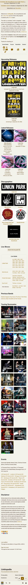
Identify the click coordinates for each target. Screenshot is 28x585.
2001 (21, 259)
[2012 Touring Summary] (7, 393)
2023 (23, 271)
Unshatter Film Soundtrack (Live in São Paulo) (12, 2)
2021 (20, 271)
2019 (17, 271)
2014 (13, 265)
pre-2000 (14, 259)
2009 (23, 262)
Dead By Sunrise (20, 222)
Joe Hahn (21, 286)
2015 (17, 265)
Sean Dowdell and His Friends (13, 298)
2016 (20, 265)
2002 (13, 260)
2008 (20, 262)
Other (19, 272)
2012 (20, 264)
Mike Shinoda (7, 207)
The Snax (14, 283)
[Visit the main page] (2, 583)
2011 (17, 264)
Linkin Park (5, 15)
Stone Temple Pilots (16, 278)
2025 (20, 267)
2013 (23, 264)
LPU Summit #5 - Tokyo (15, 478)
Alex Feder (18, 287)
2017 (23, 265)
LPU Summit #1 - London (7, 474)
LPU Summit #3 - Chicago (12, 476)
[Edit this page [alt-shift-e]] (22, 578)
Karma (3, 298)
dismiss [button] (25, 2)
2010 (13, 264)
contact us (19, 521)
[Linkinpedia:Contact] (24, 50)
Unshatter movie (5, 5)
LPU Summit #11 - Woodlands (13, 485)
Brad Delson (15, 286)
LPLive (10, 17)
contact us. (24, 31)
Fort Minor (20, 207)
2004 (20, 260)
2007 (17, 262)
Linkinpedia (10, 13)
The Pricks (24, 297)
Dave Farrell (4, 283)
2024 (17, 267)
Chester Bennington (6, 278)
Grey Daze (14, 275)
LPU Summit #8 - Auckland (12, 481)
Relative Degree (5, 297)
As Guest (23, 272)
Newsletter (18, 8)
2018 (13, 267)
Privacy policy (4, 575)
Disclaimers (4, 577)
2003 (17, 260)
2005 (23, 260)
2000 (18, 259)
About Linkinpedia (19, 575)
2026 (23, 267)
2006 (13, 262)
